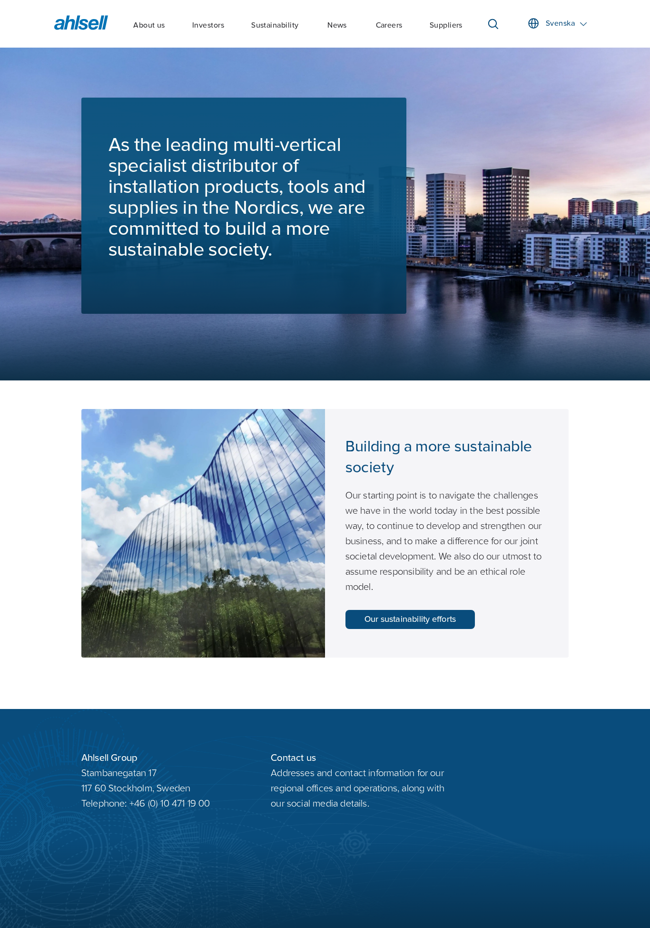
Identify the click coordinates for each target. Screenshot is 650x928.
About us (149, 25)
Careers (389, 25)
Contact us (293, 759)
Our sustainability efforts (410, 619)
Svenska (560, 23)
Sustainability (274, 25)
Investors (208, 25)
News (337, 25)
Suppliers (446, 25)
